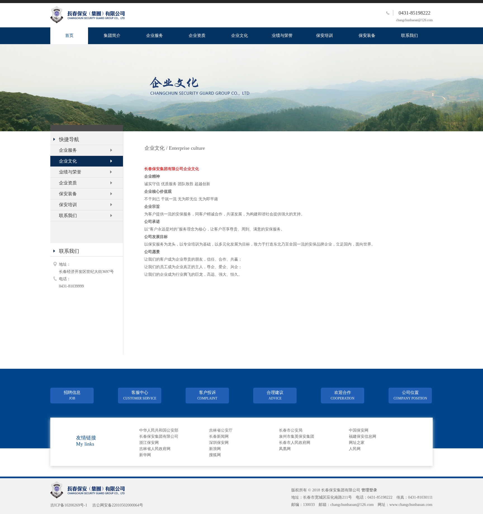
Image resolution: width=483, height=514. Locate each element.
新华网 (145, 455)
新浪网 (215, 449)
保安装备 (367, 35)
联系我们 (409, 35)
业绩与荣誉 (282, 35)
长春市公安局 (290, 430)
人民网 (355, 449)
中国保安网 (358, 430)
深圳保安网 (219, 443)
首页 (69, 35)
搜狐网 (215, 455)
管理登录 (369, 490)
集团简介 (112, 35)
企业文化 (239, 35)
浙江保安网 (149, 443)
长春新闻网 (219, 436)
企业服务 (154, 35)
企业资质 (197, 35)
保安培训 (324, 35)
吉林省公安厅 (221, 430)
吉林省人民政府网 (155, 449)
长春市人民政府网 (294, 443)
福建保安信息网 (362, 436)
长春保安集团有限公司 (158, 436)
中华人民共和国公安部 (158, 430)
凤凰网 (285, 449)
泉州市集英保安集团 (296, 436)
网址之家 (356, 443)
